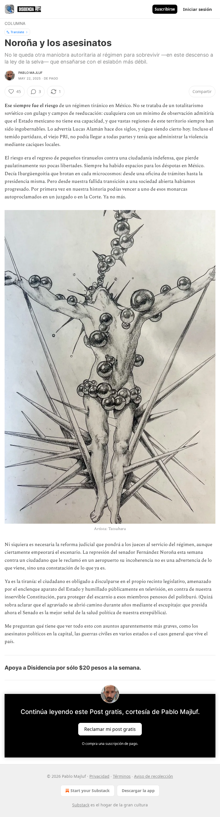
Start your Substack (90, 790)
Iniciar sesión (197, 9)
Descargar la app (138, 790)
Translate (17, 32)
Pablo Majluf (30, 73)
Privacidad (99, 776)
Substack (80, 805)
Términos (122, 776)
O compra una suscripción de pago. (110, 743)
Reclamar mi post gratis (110, 729)
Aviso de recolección (153, 776)
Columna (15, 23)
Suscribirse (165, 9)
